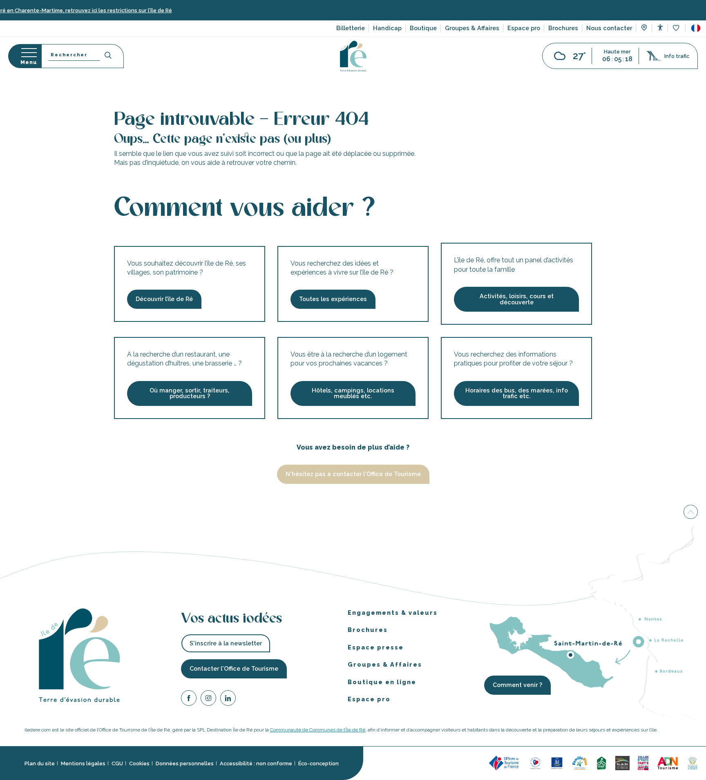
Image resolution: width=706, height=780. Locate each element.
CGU (117, 763)
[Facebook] (189, 699)
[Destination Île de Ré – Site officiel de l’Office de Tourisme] (353, 56)
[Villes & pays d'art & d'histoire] (643, 763)
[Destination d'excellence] (535, 763)
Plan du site (40, 763)
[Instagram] (208, 699)
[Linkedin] (228, 699)
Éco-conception (318, 763)
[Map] (644, 28)
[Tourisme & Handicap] (557, 763)
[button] (696, 28)
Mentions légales (83, 763)
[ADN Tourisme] (668, 763)
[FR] (696, 28)
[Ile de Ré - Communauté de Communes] (622, 763)
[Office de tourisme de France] (505, 763)
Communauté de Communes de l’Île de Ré (317, 730)
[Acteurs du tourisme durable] (692, 763)
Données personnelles (185, 763)
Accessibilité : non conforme (256, 763)
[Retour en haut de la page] (691, 513)
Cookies (139, 763)
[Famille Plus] (580, 763)
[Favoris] (676, 28)
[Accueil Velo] (601, 763)
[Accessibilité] (660, 27)
